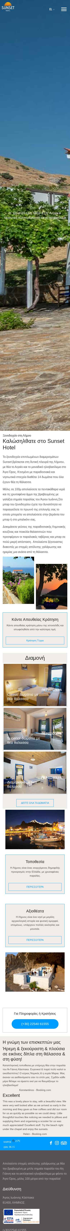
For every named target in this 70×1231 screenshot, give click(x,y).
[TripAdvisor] (63, 1143)
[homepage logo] (8, 6)
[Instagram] (57, 1143)
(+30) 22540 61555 (35, 1024)
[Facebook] (51, 1143)
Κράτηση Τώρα (35, 640)
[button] (63, 8)
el (50, 9)
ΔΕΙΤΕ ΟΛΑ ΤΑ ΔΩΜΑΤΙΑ (35, 802)
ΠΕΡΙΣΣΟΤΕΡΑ (52, 689)
